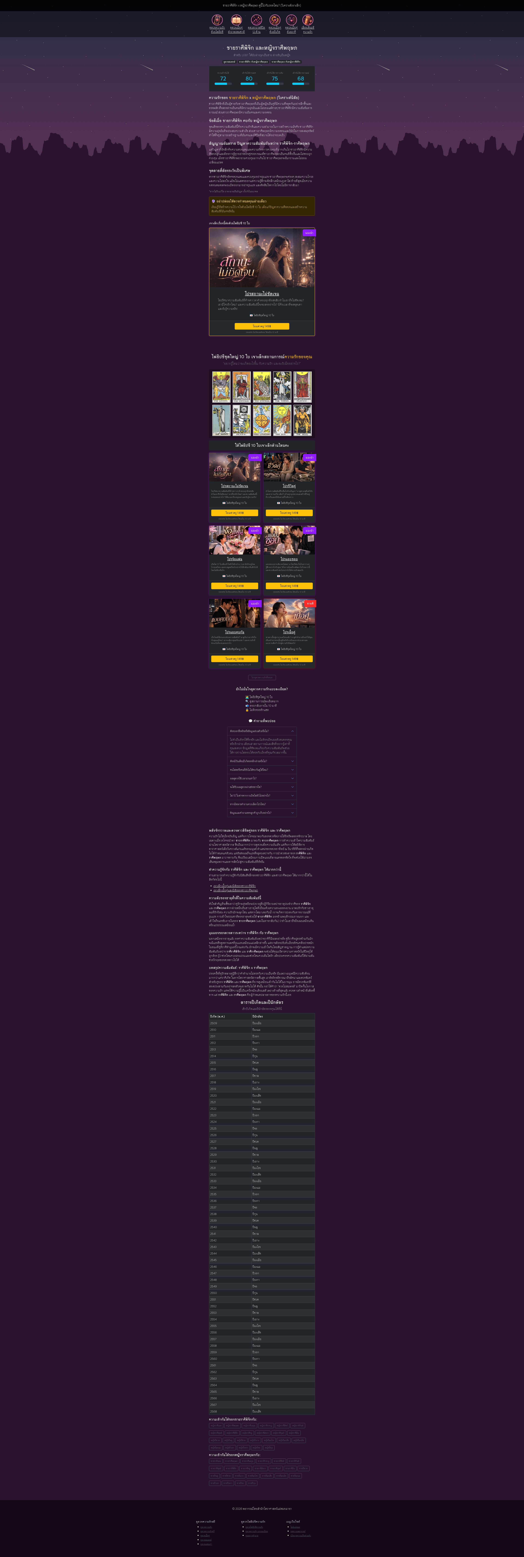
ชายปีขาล (227, 1475)
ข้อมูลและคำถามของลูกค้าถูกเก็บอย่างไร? (250, 813)
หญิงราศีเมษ (216, 1425)
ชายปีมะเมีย (281, 1475)
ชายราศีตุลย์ (216, 1468)
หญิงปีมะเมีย (299, 1440)
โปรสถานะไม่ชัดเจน (262, 294)
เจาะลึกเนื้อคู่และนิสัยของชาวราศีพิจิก (234, 886)
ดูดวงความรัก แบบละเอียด (256, 1531)
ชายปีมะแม (295, 1475)
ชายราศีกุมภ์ (275, 1468)
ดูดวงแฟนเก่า (206, 1544)
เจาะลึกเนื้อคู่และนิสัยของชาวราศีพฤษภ (235, 890)
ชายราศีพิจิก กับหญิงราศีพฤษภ (253, 61)
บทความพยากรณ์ (298, 1531)
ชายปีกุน (252, 1483)
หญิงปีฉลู (228, 1440)
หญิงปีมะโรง (269, 1440)
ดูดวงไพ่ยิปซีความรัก (254, 1527)
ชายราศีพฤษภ (231, 1461)
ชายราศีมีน (290, 1468)
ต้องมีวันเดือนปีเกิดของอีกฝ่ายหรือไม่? (248, 761)
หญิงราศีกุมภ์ (278, 1432)
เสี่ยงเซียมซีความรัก (307, 30)
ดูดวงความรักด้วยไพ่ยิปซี (217, 30)
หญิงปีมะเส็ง (284, 1440)
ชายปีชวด (303, 1468)
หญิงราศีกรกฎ (266, 1425)
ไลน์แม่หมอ (295, 1527)
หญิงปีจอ (256, 1447)
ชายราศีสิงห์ (279, 1461)
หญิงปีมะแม (216, 1447)
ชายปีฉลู (214, 1475)
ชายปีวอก (215, 1483)
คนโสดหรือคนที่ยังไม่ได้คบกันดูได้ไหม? (249, 770)
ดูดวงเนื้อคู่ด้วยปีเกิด (275, 30)
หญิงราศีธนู (247, 1432)
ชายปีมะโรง (253, 1475)
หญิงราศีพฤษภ (232, 1425)
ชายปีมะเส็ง (267, 1475)
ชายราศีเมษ (216, 1461)
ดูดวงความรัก (206, 1527)
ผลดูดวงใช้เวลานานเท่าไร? (243, 778)
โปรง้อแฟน (234, 559)
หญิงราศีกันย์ (297, 1425)
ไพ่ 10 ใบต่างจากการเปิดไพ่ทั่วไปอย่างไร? (250, 795)
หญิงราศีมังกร (263, 1432)
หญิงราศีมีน (294, 1432)
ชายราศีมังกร (260, 1468)
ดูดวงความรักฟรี (207, 1531)
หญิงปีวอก (229, 1447)
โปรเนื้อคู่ (289, 632)
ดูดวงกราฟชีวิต (256, 30)
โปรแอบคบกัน (234, 632)
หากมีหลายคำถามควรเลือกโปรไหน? (248, 804)
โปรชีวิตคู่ (289, 486)
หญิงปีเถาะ (254, 1440)
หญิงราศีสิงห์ (282, 1425)
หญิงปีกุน (269, 1447)
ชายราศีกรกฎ (263, 1461)
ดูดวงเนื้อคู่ (205, 1535)
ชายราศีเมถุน (247, 1461)
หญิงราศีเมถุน (249, 1425)
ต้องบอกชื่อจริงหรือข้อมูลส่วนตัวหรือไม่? (249, 731)
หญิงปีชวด (215, 1440)
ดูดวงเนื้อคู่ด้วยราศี (291, 30)
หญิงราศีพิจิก (232, 1432)
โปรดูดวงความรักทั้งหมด (262, 677)
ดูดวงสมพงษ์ (229, 61)
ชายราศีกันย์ (294, 1461)
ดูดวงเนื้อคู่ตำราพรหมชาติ (236, 30)
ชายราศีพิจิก (231, 1468)
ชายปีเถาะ (239, 1475)
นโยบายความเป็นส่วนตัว (301, 1535)
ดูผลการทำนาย (251, 1535)
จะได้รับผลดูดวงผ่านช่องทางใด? (246, 787)
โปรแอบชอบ (289, 559)
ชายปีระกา (228, 1483)
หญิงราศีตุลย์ (216, 1432)
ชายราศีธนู (245, 1468)
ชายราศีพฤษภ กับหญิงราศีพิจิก (286, 61)
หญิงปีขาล (241, 1440)
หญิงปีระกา (243, 1447)
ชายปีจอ (240, 1483)
